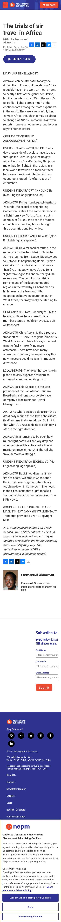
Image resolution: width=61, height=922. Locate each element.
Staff (9, 803)
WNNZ (23, 760)
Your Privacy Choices (31, 916)
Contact (11, 782)
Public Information (16, 817)
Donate (50, 4)
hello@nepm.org (21, 769)
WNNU (31, 760)
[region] (30, 871)
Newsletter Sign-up (16, 789)
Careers (11, 796)
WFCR (16, 760)
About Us (11, 775)
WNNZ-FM (39, 760)
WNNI (48, 760)
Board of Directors (16, 810)
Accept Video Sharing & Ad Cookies (30, 897)
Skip (30, 907)
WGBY (9, 760)
